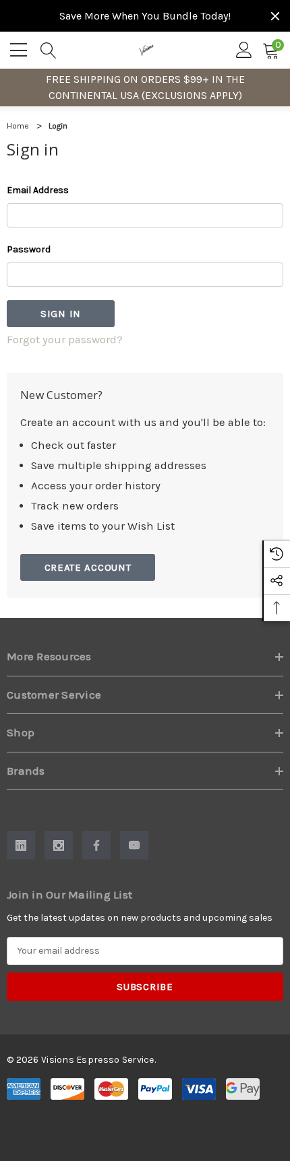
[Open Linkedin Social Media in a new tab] (21, 845)
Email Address (38, 190)
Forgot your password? (65, 339)
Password (29, 249)
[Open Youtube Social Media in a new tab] (134, 845)
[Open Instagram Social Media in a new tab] (59, 845)
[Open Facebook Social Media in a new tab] (96, 845)
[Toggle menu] (20, 48)
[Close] (275, 16)
